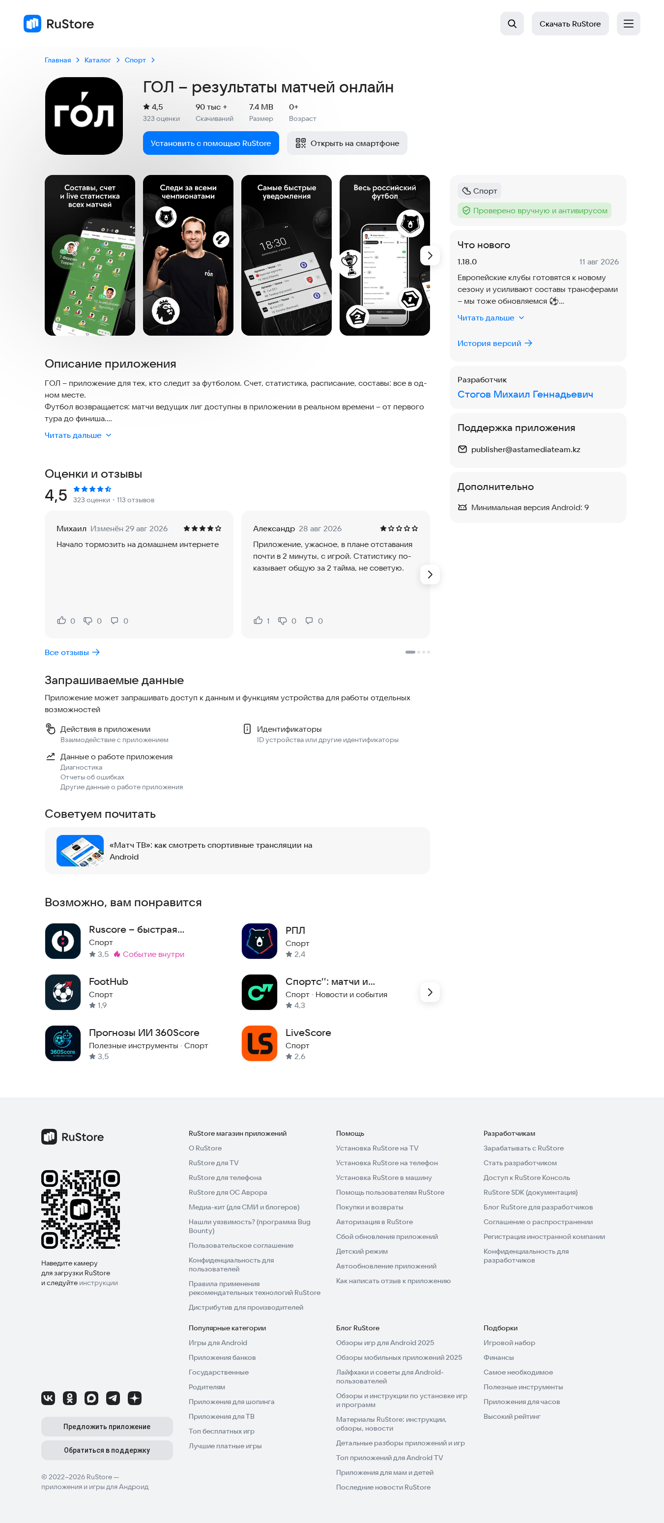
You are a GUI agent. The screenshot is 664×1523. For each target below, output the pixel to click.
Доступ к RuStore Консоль (527, 1177)
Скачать (570, 24)
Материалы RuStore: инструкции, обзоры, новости (391, 1424)
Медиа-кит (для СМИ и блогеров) (244, 1207)
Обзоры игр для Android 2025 (385, 1342)
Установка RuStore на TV (377, 1148)
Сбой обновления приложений (387, 1236)
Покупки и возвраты (370, 1207)
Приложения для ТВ (222, 1416)
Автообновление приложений (386, 1266)
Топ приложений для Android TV (389, 1457)
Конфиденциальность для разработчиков (526, 1255)
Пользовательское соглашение (241, 1245)
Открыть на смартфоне (355, 143)
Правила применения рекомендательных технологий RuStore (254, 1288)
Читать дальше (73, 435)
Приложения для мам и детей (384, 1472)
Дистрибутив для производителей (246, 1307)
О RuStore (205, 1148)
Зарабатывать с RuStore (524, 1148)
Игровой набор (509, 1342)
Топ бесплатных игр (222, 1431)
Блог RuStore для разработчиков (538, 1207)
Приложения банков (222, 1357)
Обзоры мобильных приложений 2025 (399, 1357)
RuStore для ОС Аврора (228, 1192)
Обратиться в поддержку (107, 1450)
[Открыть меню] (628, 23)
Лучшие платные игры (225, 1445)
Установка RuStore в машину (384, 1177)
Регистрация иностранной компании (544, 1236)
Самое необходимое (518, 1372)
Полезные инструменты (523, 1386)
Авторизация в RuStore (374, 1221)
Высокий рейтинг (512, 1416)
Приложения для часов (522, 1401)
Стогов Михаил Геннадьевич (525, 394)
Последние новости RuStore (383, 1487)
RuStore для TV (214, 1162)
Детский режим (362, 1251)
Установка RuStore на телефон (387, 1162)
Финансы (499, 1357)
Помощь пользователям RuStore (390, 1192)
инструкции (98, 1282)
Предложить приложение (106, 1427)
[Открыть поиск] (512, 23)
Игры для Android (218, 1342)
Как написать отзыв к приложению (393, 1280)
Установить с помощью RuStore (211, 143)
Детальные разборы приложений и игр (400, 1442)
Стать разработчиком (520, 1162)
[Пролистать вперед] (430, 255)
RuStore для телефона (225, 1177)
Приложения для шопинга (232, 1401)
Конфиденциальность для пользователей (231, 1264)
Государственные (219, 1372)
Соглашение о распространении (538, 1221)
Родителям (207, 1386)
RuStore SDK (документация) (530, 1192)
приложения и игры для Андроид (94, 1486)
